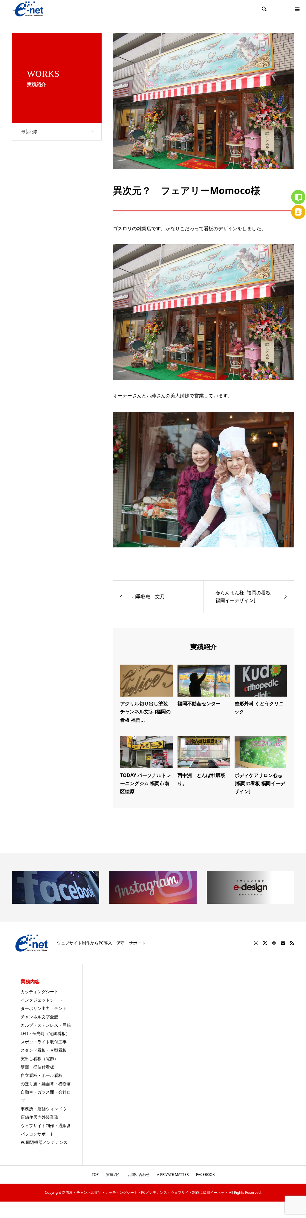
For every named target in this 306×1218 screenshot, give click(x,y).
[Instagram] (256, 943)
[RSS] (292, 943)
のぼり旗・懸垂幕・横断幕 (46, 1083)
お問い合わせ (138, 1174)
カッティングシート (39, 991)
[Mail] (283, 943)
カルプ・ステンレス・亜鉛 (46, 1025)
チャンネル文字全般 (39, 1016)
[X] (265, 943)
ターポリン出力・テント (44, 1008)
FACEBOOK (205, 1174)
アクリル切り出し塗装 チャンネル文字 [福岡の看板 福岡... (146, 711)
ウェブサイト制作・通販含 (46, 1125)
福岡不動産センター (199, 703)
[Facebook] (274, 943)
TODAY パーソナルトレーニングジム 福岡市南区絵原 (145, 783)
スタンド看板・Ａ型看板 (44, 1050)
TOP (95, 1174)
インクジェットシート (41, 1000)
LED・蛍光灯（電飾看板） (45, 1033)
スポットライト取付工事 (44, 1042)
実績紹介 (113, 1174)
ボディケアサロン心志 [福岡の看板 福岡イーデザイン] (260, 783)
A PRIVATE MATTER (173, 1174)
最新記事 (29, 131)
